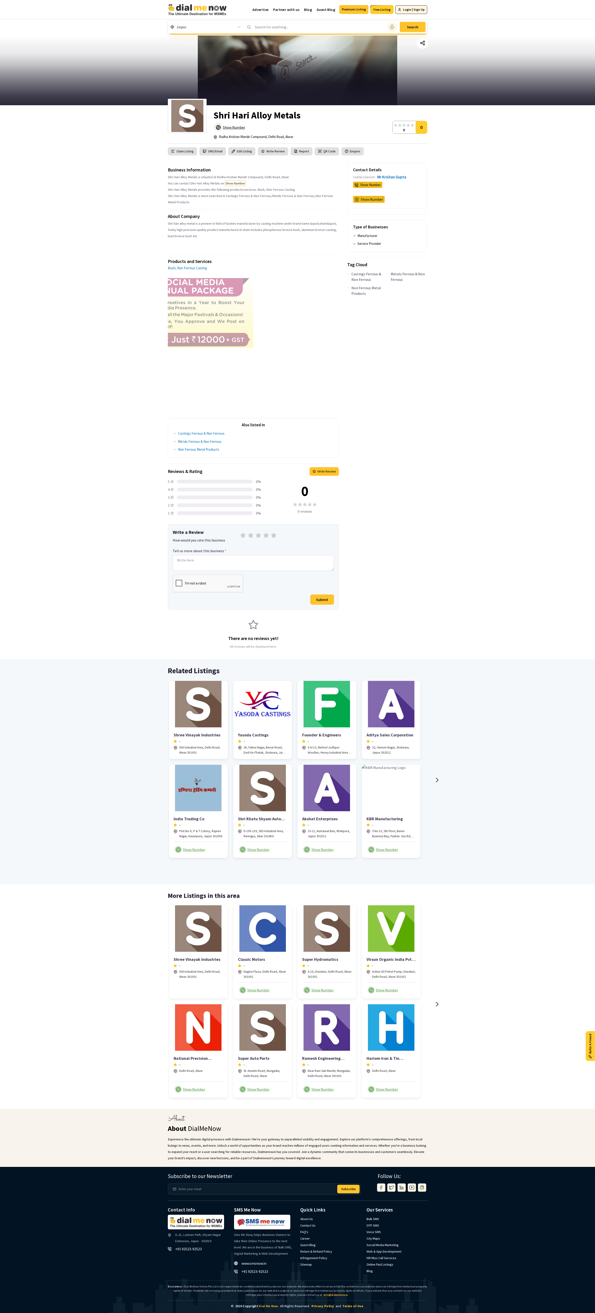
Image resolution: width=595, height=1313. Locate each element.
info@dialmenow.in (336, 1295)
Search (412, 27)
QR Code (329, 151)
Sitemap (306, 1264)
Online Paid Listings (380, 1264)
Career (305, 1238)
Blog (308, 9)
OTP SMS (373, 1225)
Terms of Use (352, 1306)
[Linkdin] (401, 1187)
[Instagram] (422, 1187)
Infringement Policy (313, 1258)
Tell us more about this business (199, 550)
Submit (322, 599)
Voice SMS (374, 1232)
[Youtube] (412, 1187)
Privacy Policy (322, 1306)
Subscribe (348, 1189)
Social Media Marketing (383, 1245)
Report (304, 151)
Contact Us (307, 1225)
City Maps (373, 1238)
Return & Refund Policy (316, 1251)
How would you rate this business (199, 540)
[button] (353, 9)
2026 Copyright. (257, 1306)
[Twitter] (391, 1187)
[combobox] (176, 27)
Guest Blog (326, 9)
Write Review (275, 151)
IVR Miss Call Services (381, 1258)
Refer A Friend (590, 1044)
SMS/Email (215, 151)
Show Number (234, 127)
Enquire (354, 151)
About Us (306, 1219)
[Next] (437, 780)
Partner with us (286, 9)
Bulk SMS (373, 1219)
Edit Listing (244, 151)
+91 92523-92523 (188, 1249)
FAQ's (304, 1232)
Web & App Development (384, 1251)
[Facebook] (381, 1187)
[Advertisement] (253, 380)
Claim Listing (185, 151)
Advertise (260, 9)
